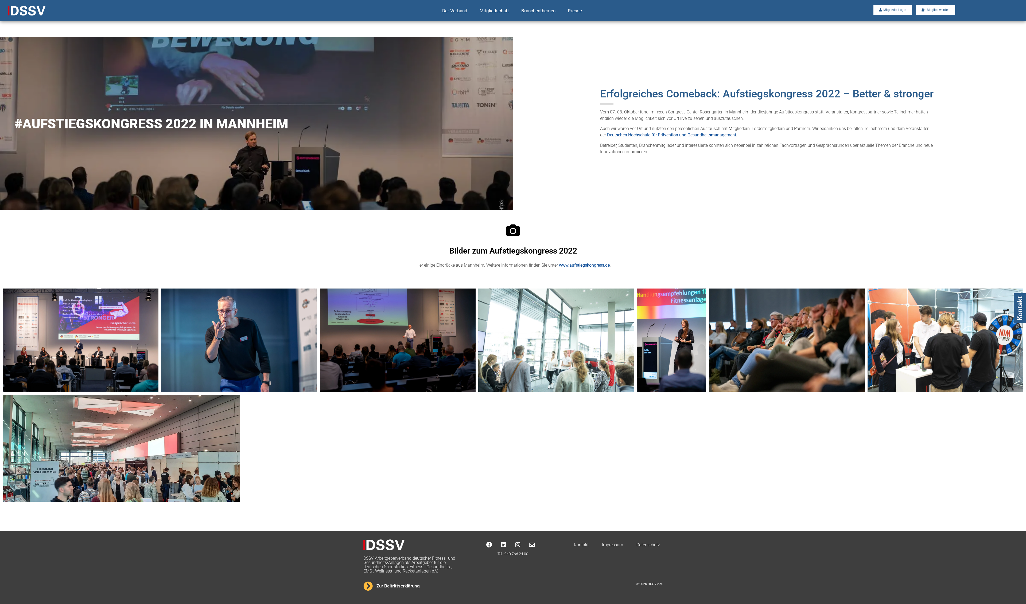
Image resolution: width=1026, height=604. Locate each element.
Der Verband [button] (454, 10)
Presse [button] (575, 10)
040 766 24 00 (516, 554)
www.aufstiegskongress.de (584, 265)
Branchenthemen (538, 10)
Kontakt (1020, 308)
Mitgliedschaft (494, 10)
